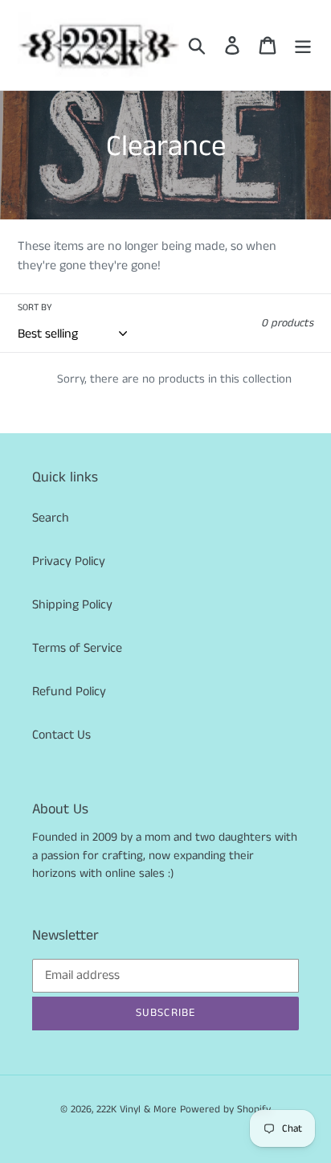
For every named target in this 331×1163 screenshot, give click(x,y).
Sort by (35, 307)
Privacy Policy (68, 561)
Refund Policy (69, 691)
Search (50, 518)
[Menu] (303, 45)
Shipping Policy (72, 605)
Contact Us (61, 735)
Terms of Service (77, 648)
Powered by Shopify (225, 1109)
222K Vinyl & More (136, 1109)
